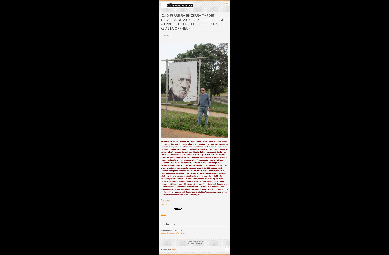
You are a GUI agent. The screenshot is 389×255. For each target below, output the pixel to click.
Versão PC (175, 249)
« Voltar (163, 215)
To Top (227, 249)
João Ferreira (165, 204)
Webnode (200, 243)
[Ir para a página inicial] (188, 6)
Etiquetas (165, 200)
